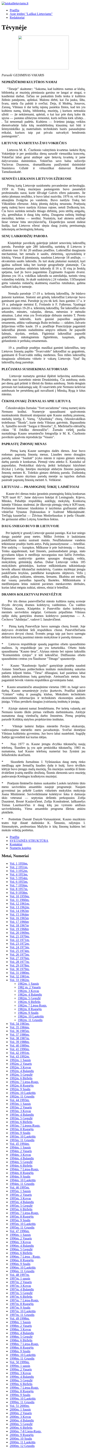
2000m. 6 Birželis (21, 1427)
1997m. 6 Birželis (21, 1296)
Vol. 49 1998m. (20, 1318)
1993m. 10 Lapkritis (23, 1136)
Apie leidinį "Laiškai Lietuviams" (31, 14)
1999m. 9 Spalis (20, 1395)
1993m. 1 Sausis (20, 1103)
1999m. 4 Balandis (22, 1376)
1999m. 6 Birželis (21, 1384)
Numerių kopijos (20, 848)
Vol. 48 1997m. (20, 1274)
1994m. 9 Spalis (20, 1176)
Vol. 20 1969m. (20, 932)
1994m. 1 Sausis (20, 1147)
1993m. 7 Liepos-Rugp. (25, 1125)
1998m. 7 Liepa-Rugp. (24, 1344)
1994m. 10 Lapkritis (23, 1180)
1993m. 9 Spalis (20, 1133)
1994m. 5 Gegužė (21, 1162)
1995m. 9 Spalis (20, 1220)
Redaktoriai (17, 17)
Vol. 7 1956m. (19, 885)
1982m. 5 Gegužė (29, 998)
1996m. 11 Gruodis (22, 1271)
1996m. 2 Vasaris (21, 1238)
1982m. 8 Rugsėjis (30, 1009)
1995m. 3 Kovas (20, 1198)
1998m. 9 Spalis (20, 1351)
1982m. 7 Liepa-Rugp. (32, 1005)
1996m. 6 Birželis (21, 1253)
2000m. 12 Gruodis (22, 1446)
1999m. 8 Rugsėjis (22, 1391)
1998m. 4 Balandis (22, 1333)
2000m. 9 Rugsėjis (22, 1435)
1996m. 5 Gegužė (21, 1249)
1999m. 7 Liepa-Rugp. (24, 1387)
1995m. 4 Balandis (22, 1202)
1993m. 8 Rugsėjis (22, 1129)
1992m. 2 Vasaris (21, 1063)
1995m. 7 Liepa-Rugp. (24, 1213)
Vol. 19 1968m (19, 929)
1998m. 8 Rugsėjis (22, 1347)
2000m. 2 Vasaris (21, 1413)
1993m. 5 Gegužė (21, 1118)
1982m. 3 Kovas (28, 991)
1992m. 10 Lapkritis (23, 1093)
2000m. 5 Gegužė (21, 1424)
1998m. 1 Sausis (20, 1322)
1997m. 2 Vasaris (21, 1282)
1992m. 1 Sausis (20, 1060)
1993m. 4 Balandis (22, 1114)
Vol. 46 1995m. (20, 1187)
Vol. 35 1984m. (20, 1027)
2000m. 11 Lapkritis (22, 1442)
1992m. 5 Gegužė (21, 1074)
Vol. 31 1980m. (20, 972)
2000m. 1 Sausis (20, 1409)
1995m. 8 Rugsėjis (22, 1216)
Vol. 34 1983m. (20, 1023)
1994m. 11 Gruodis (22, 1184)
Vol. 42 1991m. (20, 1052)
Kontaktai (16, 844)
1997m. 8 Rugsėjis (22, 1304)
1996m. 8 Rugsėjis (22, 1260)
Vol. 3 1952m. (19, 871)
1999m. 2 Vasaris (21, 1369)
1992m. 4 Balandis (22, 1071)
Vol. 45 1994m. (20, 1143)
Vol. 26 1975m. (20, 954)
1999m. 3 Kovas (20, 1373)
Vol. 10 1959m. (20, 896)
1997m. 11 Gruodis (22, 1315)
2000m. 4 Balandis (22, 1420)
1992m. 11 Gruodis (22, 1096)
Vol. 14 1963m (19, 911)
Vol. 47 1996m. (20, 1231)
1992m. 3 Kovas (20, 1067)
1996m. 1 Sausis (20, 1234)
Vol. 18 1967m (19, 925)
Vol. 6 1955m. (19, 881)
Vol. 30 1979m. (20, 969)
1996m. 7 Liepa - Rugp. (25, 1256)
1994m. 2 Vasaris (21, 1151)
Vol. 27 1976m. (20, 958)
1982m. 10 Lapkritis (31, 1016)
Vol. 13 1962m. (20, 907)
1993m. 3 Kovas (20, 1111)
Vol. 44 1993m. (20, 1100)
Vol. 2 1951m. (19, 867)
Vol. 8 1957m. (19, 889)
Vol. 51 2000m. (20, 1406)
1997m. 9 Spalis (20, 1307)
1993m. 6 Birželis (21, 1122)
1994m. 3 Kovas (20, 1154)
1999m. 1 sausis (20, 1365)
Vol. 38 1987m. (20, 1038)
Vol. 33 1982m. (20, 980)
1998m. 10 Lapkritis (23, 1355)
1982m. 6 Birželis (29, 1002)
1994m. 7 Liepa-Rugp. (24, 1169)
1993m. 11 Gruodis (22, 1140)
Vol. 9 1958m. (19, 892)
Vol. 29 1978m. (20, 965)
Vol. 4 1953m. (19, 874)
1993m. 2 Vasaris (21, 1107)
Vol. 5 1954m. (19, 878)
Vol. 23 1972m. (20, 943)
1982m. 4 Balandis (30, 994)
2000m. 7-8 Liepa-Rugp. (25, 1431)
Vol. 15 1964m (19, 914)
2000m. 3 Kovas (20, 1416)
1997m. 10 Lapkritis (23, 1311)
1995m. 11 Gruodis (22, 1227)
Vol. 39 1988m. (20, 1042)
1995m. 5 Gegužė (21, 1205)
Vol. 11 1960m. (19, 900)
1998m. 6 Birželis (21, 1340)
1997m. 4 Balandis (22, 1289)
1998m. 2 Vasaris (21, 1325)
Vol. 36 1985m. (20, 1031)
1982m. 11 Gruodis (30, 1020)
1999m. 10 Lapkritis (23, 1398)
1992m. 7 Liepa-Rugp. (24, 1082)
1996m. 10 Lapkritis (23, 1267)
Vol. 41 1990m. (20, 1049)
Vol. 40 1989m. (20, 1045)
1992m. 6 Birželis (21, 1078)
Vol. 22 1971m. (20, 940)
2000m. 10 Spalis (21, 1438)
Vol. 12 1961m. (20, 903)
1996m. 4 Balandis (22, 1245)
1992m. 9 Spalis (20, 1089)
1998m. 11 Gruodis (22, 1358)
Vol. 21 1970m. (20, 936)
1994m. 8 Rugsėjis (22, 1173)
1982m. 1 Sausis (28, 983)
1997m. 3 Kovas (20, 1285)
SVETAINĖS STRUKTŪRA (29, 840)
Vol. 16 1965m (19, 918)
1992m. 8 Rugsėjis (22, 1085)
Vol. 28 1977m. (20, 961)
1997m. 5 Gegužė (21, 1293)
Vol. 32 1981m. (20, 976)
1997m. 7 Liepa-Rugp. (24, 1300)
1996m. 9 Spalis (20, 1264)
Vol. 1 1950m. (19, 863)
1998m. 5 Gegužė (21, 1336)
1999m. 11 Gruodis (22, 1402)
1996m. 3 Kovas (20, 1242)
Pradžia (14, 10)
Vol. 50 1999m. (20, 1362)
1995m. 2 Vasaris (21, 1194)
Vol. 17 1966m (19, 921)
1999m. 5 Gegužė (21, 1380)
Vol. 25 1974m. (20, 951)
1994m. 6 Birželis (21, 1165)
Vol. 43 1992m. (20, 1056)
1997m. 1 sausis (20, 1278)
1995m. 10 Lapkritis (23, 1224)
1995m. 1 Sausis (20, 1191)
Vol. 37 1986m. (20, 1034)
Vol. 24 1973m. (20, 947)
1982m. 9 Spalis (28, 1012)
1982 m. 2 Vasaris (29, 987)
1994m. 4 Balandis (22, 1158)
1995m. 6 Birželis (21, 1209)
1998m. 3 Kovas (20, 1329)
